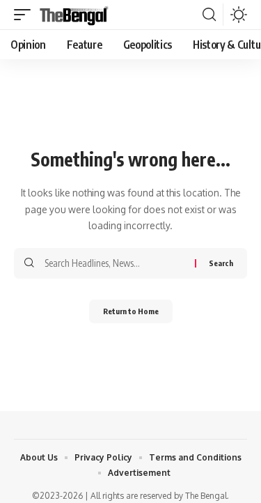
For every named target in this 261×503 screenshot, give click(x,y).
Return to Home (131, 311)
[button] (26, 14)
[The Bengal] (74, 14)
